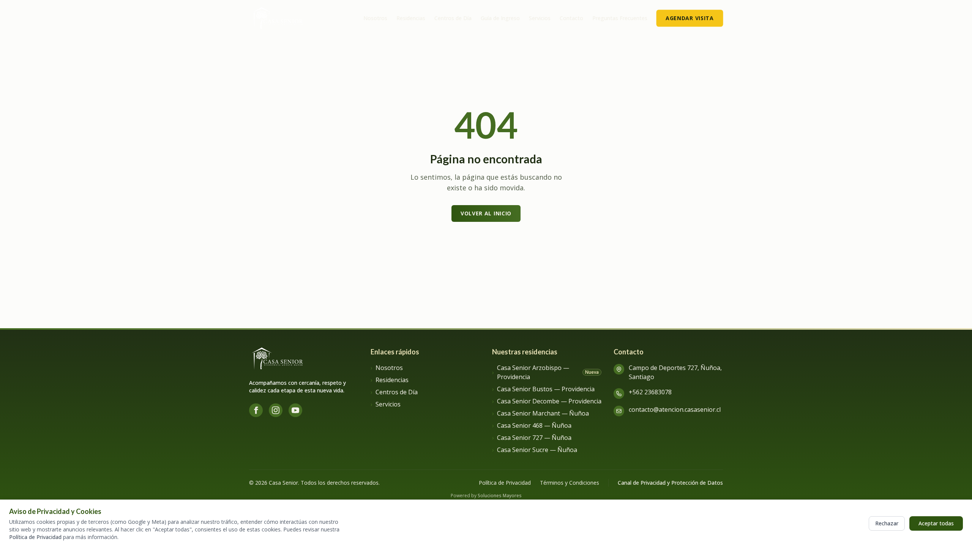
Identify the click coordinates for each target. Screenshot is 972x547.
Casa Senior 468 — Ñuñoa (531, 425)
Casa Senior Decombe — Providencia (546, 401)
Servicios (540, 18)
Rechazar (886, 523)
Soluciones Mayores (500, 495)
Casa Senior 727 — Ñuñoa (531, 437)
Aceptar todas (936, 523)
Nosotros (375, 18)
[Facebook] (256, 410)
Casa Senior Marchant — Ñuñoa (540, 413)
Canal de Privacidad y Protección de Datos (670, 482)
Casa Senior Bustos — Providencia (543, 389)
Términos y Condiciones (569, 482)
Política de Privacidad (35, 537)
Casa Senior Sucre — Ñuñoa (534, 450)
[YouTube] (295, 410)
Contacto (571, 18)
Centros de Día (453, 18)
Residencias (410, 18)
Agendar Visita (690, 18)
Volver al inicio (486, 213)
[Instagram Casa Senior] (275, 410)
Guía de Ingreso (500, 18)
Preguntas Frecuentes (619, 18)
